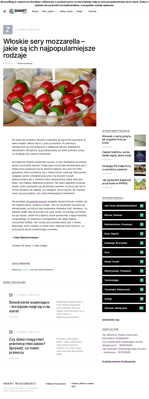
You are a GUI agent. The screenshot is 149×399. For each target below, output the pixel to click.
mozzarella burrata (36, 201)
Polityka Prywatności (56, 383)
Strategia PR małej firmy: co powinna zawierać (116, 167)
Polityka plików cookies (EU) (82, 385)
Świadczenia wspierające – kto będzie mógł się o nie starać (29, 306)
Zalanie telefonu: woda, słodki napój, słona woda (116, 154)
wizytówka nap (110, 319)
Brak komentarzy (25, 63)
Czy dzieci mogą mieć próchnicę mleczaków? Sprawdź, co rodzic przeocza (27, 346)
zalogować (25, 270)
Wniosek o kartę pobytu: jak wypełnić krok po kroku (117, 139)
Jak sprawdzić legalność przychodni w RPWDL (116, 181)
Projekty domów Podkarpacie (118, 361)
